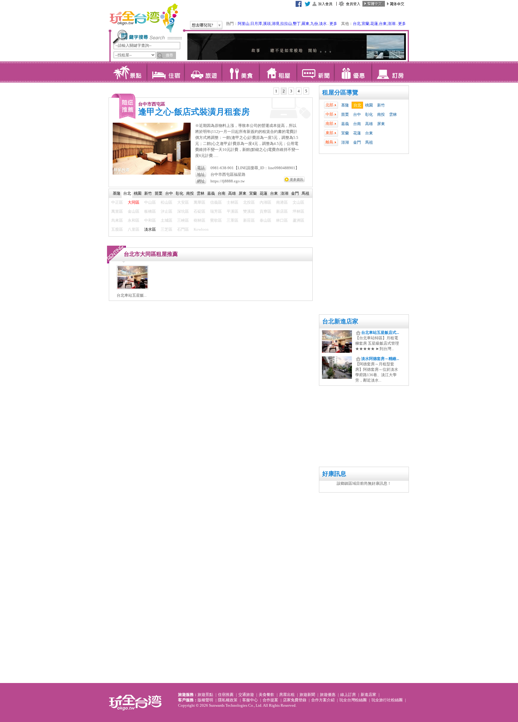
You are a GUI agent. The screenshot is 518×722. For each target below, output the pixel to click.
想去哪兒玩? (202, 25)
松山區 (166, 202)
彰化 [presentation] (179, 193)
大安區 (183, 202)
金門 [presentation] (295, 193)
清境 (275, 23)
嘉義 (345, 123)
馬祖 (369, 142)
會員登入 (353, 4)
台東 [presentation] (274, 193)
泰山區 (265, 220)
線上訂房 (348, 694)
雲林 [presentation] (200, 193)
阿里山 (243, 23)
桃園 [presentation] (137, 193)
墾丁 (297, 23)
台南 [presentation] (221, 193)
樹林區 (199, 220)
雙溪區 (249, 211)
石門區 (183, 229)
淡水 (323, 23)
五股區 (117, 229)
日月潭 (256, 23)
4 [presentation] (299, 91)
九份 (314, 23)
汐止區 (166, 211)
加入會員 (325, 4)
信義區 (216, 202)
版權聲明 (205, 700)
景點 (128, 71)
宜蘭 (365, 23)
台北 (357, 23)
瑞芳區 (216, 211)
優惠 (352, 71)
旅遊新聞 (307, 694)
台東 (383, 23)
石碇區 (199, 211)
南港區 (282, 202)
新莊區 (249, 220)
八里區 (133, 229)
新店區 (282, 211)
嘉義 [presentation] (211, 193)
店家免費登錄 (294, 700)
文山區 (298, 202)
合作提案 (270, 700)
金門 (357, 142)
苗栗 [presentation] (158, 193)
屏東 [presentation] (242, 193)
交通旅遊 (246, 694)
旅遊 (203, 71)
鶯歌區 (216, 220)
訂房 (390, 71)
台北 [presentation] (127, 193)
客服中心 (250, 700)
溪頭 (267, 23)
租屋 (277, 71)
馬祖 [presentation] (305, 193)
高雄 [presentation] (232, 193)
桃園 (369, 105)
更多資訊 (296, 179)
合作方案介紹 (323, 700)
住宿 (165, 71)
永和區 (133, 220)
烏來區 (117, 220)
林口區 (282, 220)
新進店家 (368, 694)
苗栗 (345, 114)
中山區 (150, 202)
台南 (357, 123)
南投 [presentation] (190, 193)
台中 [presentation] (169, 193)
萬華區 (199, 202)
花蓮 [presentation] (263, 193)
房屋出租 (287, 694)
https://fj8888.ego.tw (227, 181)
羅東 (305, 23)
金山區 (133, 211)
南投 (381, 114)
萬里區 (117, 211)
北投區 (249, 202)
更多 (333, 23)
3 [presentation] (291, 91)
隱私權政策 (227, 700)
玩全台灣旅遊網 (143, 18)
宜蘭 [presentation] (253, 193)
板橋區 (150, 211)
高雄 (369, 123)
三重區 (232, 220)
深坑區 (183, 211)
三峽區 (183, 220)
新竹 (381, 105)
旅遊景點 (205, 694)
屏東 (381, 123)
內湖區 (265, 202)
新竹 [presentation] (148, 193)
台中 (357, 114)
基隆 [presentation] (117, 193)
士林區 (232, 202)
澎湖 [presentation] (284, 193)
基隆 (345, 105)
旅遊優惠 (327, 694)
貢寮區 (265, 211)
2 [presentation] (284, 91)
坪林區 (298, 211)
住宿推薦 (226, 694)
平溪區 (232, 211)
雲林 (393, 114)
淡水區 (150, 229)
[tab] (276, 91)
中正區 (117, 202)
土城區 (166, 220)
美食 (240, 71)
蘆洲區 (298, 220)
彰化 (369, 114)
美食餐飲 (266, 694)
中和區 (150, 220)
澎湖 (391, 23)
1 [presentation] (276, 91)
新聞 (315, 71)
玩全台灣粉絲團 (353, 700)
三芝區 (166, 229)
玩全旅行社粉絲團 (387, 700)
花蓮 (374, 23)
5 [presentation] (306, 91)
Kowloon (201, 229)
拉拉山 (286, 23)
